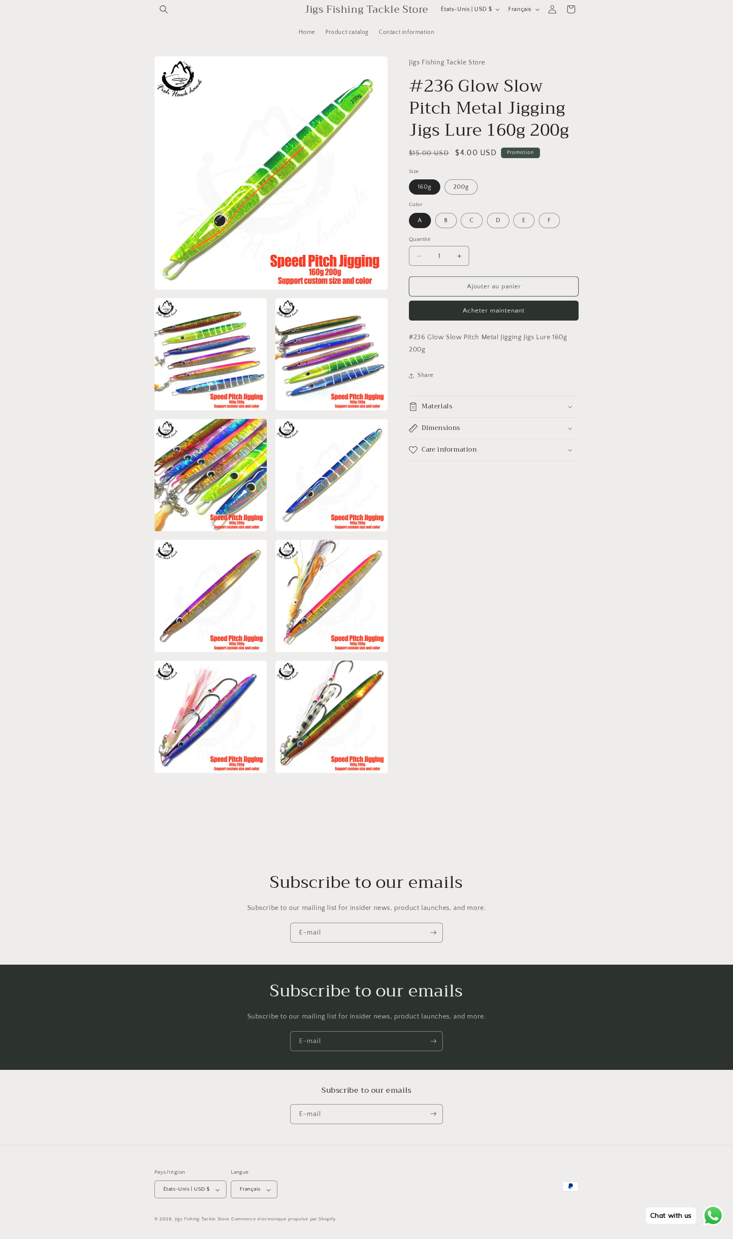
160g (424, 187)
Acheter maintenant (494, 310)
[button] (163, 9)
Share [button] (425, 375)
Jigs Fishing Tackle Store (202, 1219)
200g (461, 187)
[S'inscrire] (433, 933)
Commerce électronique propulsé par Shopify (283, 1219)
